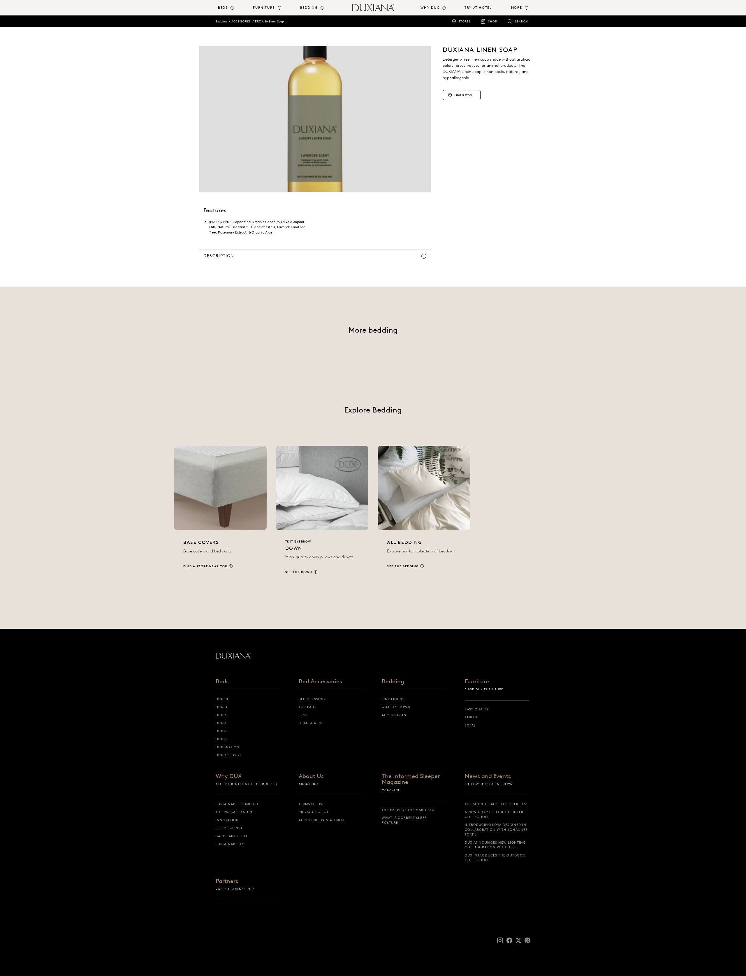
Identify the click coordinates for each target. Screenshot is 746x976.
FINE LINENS (393, 699)
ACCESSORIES (240, 21)
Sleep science (229, 828)
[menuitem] (233, 7)
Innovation (227, 820)
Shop (492, 21)
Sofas (470, 725)
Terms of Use (311, 804)
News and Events (488, 776)
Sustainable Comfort (237, 804)
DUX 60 (222, 731)
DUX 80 (222, 739)
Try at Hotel (478, 8)
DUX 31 (222, 723)
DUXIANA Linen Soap (269, 21)
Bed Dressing (312, 699)
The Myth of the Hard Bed (408, 810)
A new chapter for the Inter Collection (494, 814)
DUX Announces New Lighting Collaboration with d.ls (495, 844)
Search (521, 21)
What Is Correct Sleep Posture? (404, 820)
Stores (465, 21)
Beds (222, 681)
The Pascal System (234, 812)
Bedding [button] (309, 8)
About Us (311, 776)
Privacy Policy (314, 812)
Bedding (221, 21)
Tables (471, 717)
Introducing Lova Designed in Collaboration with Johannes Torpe (496, 829)
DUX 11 (222, 707)
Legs (303, 715)
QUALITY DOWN (396, 707)
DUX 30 (222, 715)
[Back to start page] (373, 7)
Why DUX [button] (429, 8)
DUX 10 (222, 699)
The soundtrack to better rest (496, 804)
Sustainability (230, 844)
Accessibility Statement (322, 820)
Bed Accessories (320, 681)
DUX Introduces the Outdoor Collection (495, 857)
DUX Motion (228, 747)
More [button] (516, 8)
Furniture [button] (264, 8)
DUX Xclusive (229, 755)
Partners (227, 881)
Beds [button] (223, 8)
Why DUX (229, 776)
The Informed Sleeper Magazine (411, 779)
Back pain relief (232, 836)
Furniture (477, 681)
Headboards (311, 723)
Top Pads (307, 707)
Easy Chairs (476, 709)
